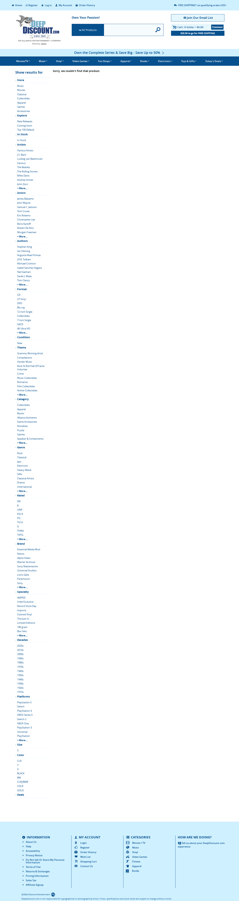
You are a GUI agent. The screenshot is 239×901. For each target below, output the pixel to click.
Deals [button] (213, 61)
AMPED (21, 597)
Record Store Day (26, 606)
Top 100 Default (25, 129)
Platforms (23, 696)
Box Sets (22, 631)
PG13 (20, 514)
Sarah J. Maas (24, 276)
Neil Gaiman (24, 272)
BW (19, 777)
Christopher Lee (26, 219)
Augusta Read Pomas (29, 255)
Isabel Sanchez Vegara (29, 267)
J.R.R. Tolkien (24, 259)
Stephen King (24, 246)
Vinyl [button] (59, 61)
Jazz (19, 461)
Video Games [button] (79, 61)
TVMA (20, 530)
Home (18, 5)
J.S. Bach (21, 154)
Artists (21, 144)
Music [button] (42, 61)
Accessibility (33, 851)
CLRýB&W (22, 781)
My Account (65, 5)
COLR (20, 786)
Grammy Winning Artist (30, 353)
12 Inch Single (24, 311)
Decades (22, 640)
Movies (21, 90)
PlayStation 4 (24, 710)
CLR (19, 761)
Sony (20, 583)
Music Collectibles (27, 378)
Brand (21, 543)
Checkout (217, 27)
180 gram (22, 627)
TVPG (20, 535)
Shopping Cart (88, 861)
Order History (86, 5)
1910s (20, 692)
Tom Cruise (23, 211)
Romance (22, 382)
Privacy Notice (34, 855)
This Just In (23, 618)
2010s (20, 650)
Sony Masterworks (27, 566)
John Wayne (23, 202)
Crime (20, 373)
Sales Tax (31, 880)
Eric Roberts (23, 215)
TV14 (20, 522)
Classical (21, 94)
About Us (31, 842)
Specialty (23, 592)
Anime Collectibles (27, 390)
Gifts (19, 474)
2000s (20, 654)
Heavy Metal (24, 470)
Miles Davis (23, 175)
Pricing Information (37, 876)
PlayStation (23, 736)
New (19, 343)
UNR (19, 509)
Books (20, 413)
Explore (22, 115)
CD (18, 294)
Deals (20, 794)
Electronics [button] (164, 61)
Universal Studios (26, 570)
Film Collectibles (26, 386)
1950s (20, 675)
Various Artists (25, 150)
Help (28, 846)
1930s (20, 683)
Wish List (85, 857)
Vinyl (135, 852)
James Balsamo (25, 198)
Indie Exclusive (25, 601)
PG (18, 518)
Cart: (190, 27)
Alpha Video (23, 558)
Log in (48, 5)
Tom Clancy (23, 280)
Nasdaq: (39, 43)
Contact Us (86, 866)
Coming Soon (24, 125)
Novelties (22, 426)
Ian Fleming (23, 251)
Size (19, 744)
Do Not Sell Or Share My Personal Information (45, 861)
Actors (21, 193)
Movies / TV (138, 843)
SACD (20, 324)
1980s (20, 662)
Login (83, 843)
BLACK (20, 773)
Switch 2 (21, 719)
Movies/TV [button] (22, 61)
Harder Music (24, 361)
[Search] (158, 30)
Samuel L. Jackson (27, 207)
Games (21, 106)
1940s (20, 679)
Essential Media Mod (28, 549)
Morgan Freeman (26, 232)
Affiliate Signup (35, 884)
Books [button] (143, 61)
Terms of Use (33, 867)
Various (21, 163)
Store (20, 80)
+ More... (22, 188)
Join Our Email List (200, 18)
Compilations (24, 357)
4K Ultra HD (23, 328)
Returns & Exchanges (38, 871)
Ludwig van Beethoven (30, 158)
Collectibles (23, 98)
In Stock (22, 134)
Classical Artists (25, 478)
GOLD (20, 790)
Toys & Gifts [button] (188, 61)
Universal (22, 731)
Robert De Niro (25, 228)
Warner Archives (26, 562)
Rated (21, 495)
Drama (21, 482)
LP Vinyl (21, 299)
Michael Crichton (26, 263)
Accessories (23, 111)
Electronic (22, 465)
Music (20, 86)
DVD (19, 303)
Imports (21, 610)
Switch (20, 706)
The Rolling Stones (27, 171)
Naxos (20, 553)
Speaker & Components (30, 438)
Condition (23, 337)
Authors (22, 241)
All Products (89, 30)
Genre (21, 447)
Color (20, 755)
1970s (20, 666)
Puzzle (20, 430)
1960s (20, 671)
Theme (21, 347)
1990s (20, 658)
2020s (20, 645)
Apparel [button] (125, 61)
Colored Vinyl (24, 614)
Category (23, 399)
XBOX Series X (25, 715)
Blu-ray (21, 307)
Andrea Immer (25, 180)
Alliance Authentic (27, 417)
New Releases (24, 121)
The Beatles (23, 167)
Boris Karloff (24, 223)
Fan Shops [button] (104, 61)
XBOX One (23, 723)
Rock (20, 453)
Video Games (139, 857)
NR (19, 501)
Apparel (21, 102)
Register (33, 5)
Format (22, 289)
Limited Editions (26, 622)
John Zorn (22, 184)
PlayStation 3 (24, 727)
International (24, 486)
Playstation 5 (24, 702)
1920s (20, 687)
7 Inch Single (24, 320)
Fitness (136, 861)
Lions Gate (23, 574)
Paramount (23, 578)
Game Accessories (27, 421)
